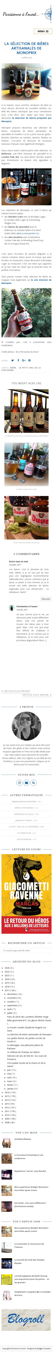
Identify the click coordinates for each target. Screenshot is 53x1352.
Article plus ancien (36, 694)
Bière (13, 368)
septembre (12, 1005)
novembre (12, 997)
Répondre (46, 599)
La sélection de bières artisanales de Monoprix (29, 1034)
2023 (7, 975)
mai (9, 1073)
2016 (7, 1092)
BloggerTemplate (44, 1348)
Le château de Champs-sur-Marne (23, 1052)
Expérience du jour (24, 814)
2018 (7, 986)
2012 (7, 1107)
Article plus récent (17, 691)
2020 (7, 979)
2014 (7, 1100)
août (9, 1009)
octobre (11, 1001)
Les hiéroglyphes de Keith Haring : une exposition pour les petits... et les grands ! (31, 1279)
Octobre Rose (24, 833)
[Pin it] (29, 360)
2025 (7, 971)
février (10, 1084)
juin (9, 1070)
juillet (10, 1013)
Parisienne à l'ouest (27, 606)
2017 (7, 990)
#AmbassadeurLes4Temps (24, 801)
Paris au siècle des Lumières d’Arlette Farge (27, 1016)
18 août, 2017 (22, 610)
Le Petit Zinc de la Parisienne (24, 827)
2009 (7, 1118)
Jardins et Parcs (23, 820)
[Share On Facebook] (18, 360)
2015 (7, 1096)
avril (9, 1077)
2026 (7, 967)
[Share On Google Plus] (23, 360)
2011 (7, 1111)
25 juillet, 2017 (15, 565)
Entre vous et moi (18, 561)
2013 (7, 1103)
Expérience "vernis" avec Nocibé (30, 1171)
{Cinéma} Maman (22, 1139)
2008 (7, 1122)
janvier (10, 1088)
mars (10, 1081)
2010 (7, 1115)
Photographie (24, 839)
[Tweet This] (12, 360)
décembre (12, 994)
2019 (7, 982)
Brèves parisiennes (24, 808)
